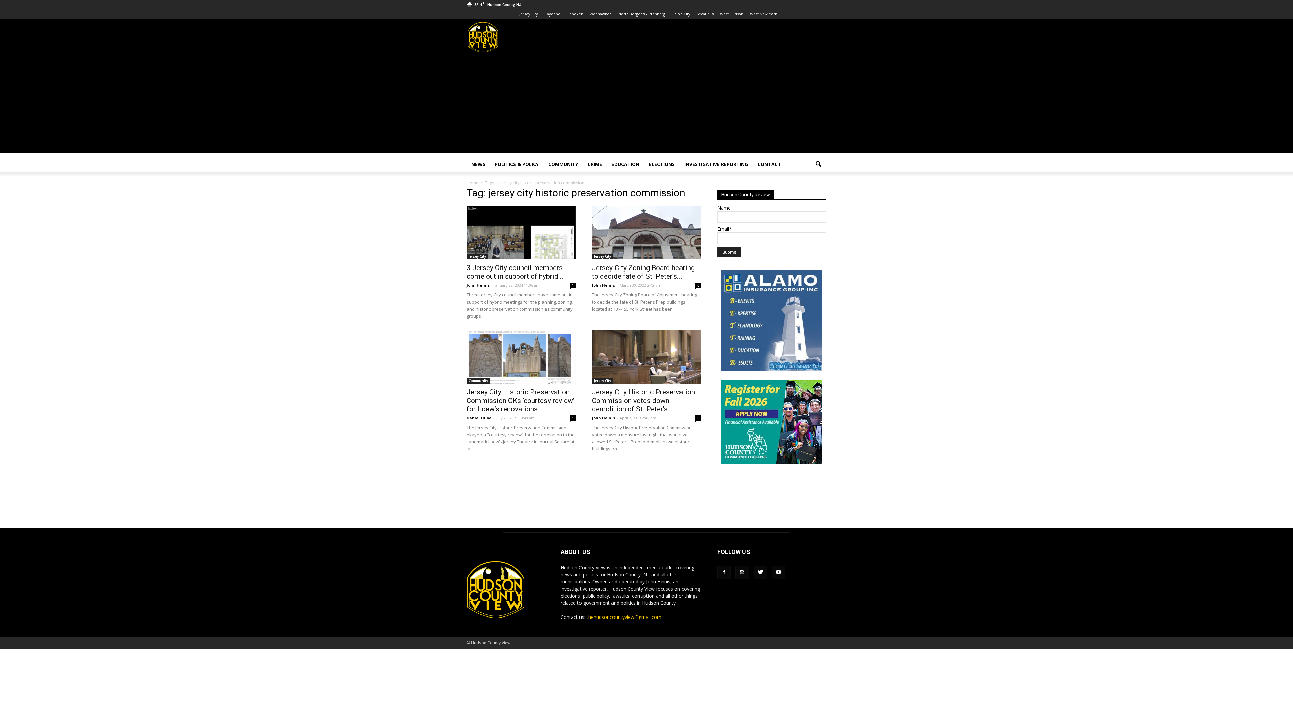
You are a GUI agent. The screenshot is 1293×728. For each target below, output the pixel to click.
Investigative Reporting (716, 164)
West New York (763, 14)
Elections (662, 164)
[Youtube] (778, 572)
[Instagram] (742, 572)
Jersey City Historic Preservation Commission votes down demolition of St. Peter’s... (643, 400)
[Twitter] (760, 572)
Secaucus (705, 14)
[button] (818, 164)
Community (563, 164)
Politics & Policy (517, 164)
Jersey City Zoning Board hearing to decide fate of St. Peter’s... (643, 272)
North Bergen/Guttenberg (641, 14)
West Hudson (731, 14)
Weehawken (601, 14)
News (478, 164)
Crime (595, 164)
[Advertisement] (646, 106)
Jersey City (528, 14)
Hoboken (575, 14)
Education (625, 164)
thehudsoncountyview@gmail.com (624, 617)
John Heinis (478, 285)
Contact (769, 164)
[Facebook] (724, 572)
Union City (681, 14)
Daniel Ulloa (479, 417)
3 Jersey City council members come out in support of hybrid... (515, 272)
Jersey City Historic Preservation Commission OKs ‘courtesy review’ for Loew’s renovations (520, 400)
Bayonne (552, 14)
